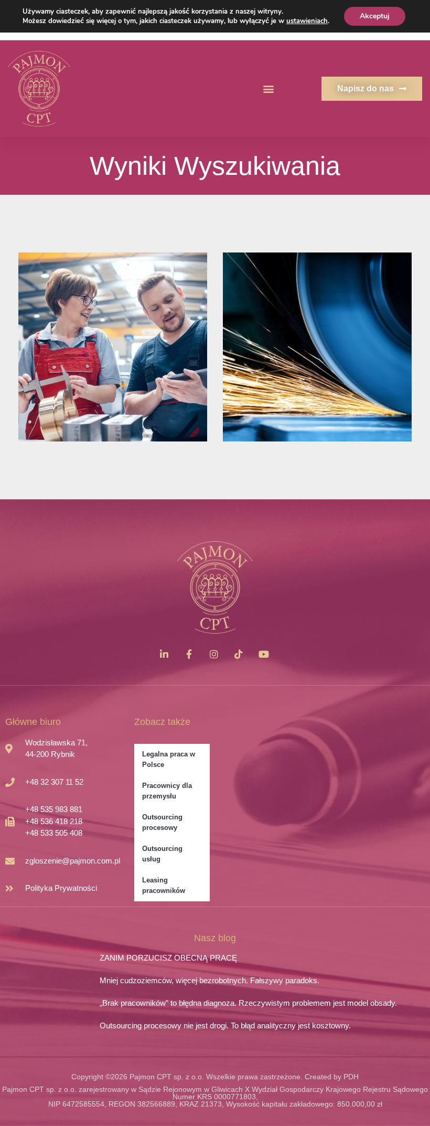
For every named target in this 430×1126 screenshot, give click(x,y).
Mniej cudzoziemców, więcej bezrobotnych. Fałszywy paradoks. (209, 980)
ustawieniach (307, 21)
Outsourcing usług (162, 854)
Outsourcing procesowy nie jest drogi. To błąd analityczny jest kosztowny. (225, 1025)
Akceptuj (375, 16)
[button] (268, 89)
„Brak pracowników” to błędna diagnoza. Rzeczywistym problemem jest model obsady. (248, 1002)
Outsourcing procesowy (162, 822)
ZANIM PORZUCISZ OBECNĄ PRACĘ (168, 957)
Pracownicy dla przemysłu (167, 791)
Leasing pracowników (163, 885)
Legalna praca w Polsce (168, 759)
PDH (351, 1076)
